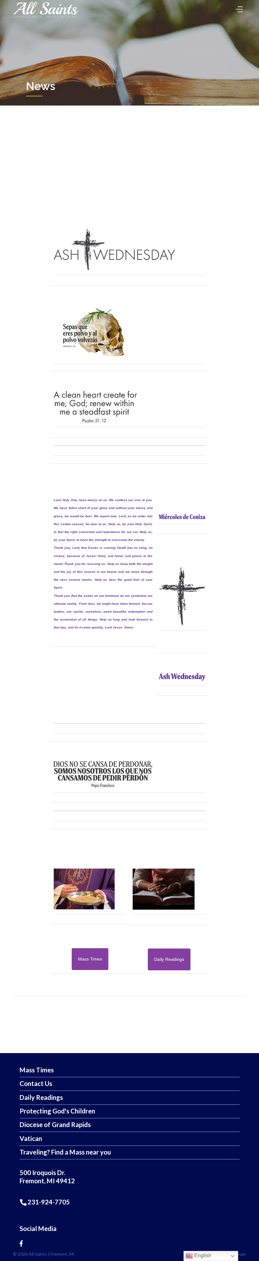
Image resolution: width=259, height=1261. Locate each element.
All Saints (38, 1254)
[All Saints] (46, 17)
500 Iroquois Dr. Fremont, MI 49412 (47, 1177)
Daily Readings (41, 1097)
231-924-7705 (48, 1202)
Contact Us (36, 1083)
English (202, 1255)
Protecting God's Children (57, 1111)
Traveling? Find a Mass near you (65, 1152)
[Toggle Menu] (238, 7)
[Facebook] (21, 1243)
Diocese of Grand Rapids (55, 1124)
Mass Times (37, 1070)
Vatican (31, 1138)
